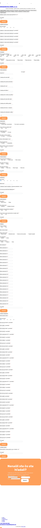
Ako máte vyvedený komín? (6, 136)
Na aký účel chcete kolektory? (10, 159)
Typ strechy (19, 60)
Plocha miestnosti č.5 (4, 259)
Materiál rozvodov (7, 241)
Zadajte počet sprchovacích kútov (6, 81)
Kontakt (3, 521)
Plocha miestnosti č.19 (4, 300)
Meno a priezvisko (11, 475)
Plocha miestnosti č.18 (4, 297)
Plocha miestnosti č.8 (4, 268)
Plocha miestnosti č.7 (4, 265)
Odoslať (25, 480)
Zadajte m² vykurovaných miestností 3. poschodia (9, 36)
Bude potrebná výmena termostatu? (7, 146)
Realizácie (4, 518)
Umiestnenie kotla (5, 132)
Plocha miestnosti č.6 (4, 262)
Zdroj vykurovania (17, 233)
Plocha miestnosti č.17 (4, 294)
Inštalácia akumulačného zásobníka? (7, 210)
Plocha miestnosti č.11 (4, 277)
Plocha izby (2, 183)
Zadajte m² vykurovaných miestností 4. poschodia (9, 39)
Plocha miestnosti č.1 (4, 247)
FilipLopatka (23, 526)
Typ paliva (5, 202)
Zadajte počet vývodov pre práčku (6, 94)
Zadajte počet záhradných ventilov (6, 112)
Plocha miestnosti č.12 (4, 280)
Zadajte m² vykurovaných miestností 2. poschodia (9, 33)
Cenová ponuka (4, 519)
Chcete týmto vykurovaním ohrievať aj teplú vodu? (9, 214)
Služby (3, 517)
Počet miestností (3, 244)
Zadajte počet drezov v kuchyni (6, 107)
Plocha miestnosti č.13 (4, 283)
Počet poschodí (7, 27)
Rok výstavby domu (4, 229)
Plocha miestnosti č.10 (4, 274)
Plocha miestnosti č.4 (4, 256)
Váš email (2, 45)
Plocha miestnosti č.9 (4, 271)
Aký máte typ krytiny (12, 167)
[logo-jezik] (14, 21)
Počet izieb (8, 180)
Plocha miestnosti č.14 (4, 286)
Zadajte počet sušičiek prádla (5, 103)
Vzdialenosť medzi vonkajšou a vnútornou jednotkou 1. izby (11, 186)
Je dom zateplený (3, 226)
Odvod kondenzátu (6, 142)
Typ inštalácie (12, 124)
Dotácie (3, 520)
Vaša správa (23, 475)
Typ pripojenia (4, 237)
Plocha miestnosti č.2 (4, 250)
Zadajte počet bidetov (4, 90)
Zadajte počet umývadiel (5, 77)
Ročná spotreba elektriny (20, 55)
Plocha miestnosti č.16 (4, 291)
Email (9, 478)
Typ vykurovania (7, 206)
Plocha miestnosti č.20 (4, 303)
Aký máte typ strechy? (4, 163)
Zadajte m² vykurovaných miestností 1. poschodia (9, 30)
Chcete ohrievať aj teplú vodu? (6, 128)
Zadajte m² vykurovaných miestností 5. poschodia (9, 42)
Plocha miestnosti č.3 (4, 253)
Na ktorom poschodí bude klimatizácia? (7, 189)
